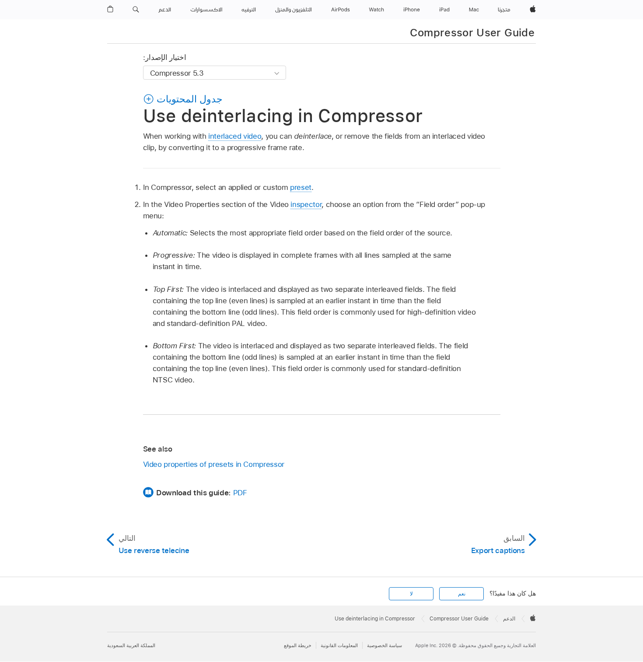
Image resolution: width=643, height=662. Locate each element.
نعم (461, 594)
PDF (240, 492)
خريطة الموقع (297, 645)
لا (411, 594)
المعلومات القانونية (339, 645)
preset (300, 187)
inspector (306, 204)
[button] (136, 9)
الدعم (509, 619)
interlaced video (234, 136)
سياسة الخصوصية (384, 645)
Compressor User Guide (472, 32)
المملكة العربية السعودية (131, 645)
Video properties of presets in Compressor (213, 464)
